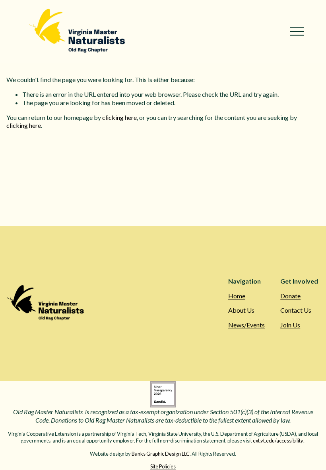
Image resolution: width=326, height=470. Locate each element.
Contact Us (295, 310)
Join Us (290, 325)
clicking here (119, 117)
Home (236, 296)
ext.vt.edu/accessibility (278, 440)
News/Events (246, 325)
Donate (290, 296)
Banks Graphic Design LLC (161, 453)
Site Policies (163, 466)
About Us (241, 310)
